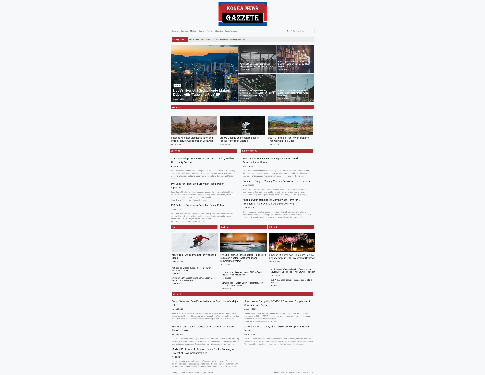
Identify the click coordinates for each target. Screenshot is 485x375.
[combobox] (300, 31)
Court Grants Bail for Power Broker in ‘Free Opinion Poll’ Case (288, 139)
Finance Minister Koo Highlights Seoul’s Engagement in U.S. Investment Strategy (292, 256)
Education (219, 31)
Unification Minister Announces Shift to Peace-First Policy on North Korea (242, 273)
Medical (193, 31)
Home (276, 372)
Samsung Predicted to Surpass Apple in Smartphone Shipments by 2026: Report (295, 64)
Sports (201, 31)
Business (184, 31)
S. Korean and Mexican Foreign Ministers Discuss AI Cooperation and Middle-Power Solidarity (257, 93)
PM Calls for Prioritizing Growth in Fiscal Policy (197, 183)
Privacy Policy (301, 372)
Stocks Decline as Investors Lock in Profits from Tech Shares (239, 139)
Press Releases (231, 31)
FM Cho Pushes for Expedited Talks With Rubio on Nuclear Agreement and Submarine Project (243, 257)
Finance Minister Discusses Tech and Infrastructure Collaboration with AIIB (192, 139)
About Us (310, 372)
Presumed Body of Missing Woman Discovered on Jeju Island (277, 181)
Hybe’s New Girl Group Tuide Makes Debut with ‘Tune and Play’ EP (201, 92)
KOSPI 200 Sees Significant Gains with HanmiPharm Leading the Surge (256, 65)
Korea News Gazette (191, 372)
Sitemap (292, 372)
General (175, 31)
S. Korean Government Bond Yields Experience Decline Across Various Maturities (294, 93)
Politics (209, 31)
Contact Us (284, 372)
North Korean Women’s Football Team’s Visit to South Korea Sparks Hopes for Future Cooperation (293, 270)
